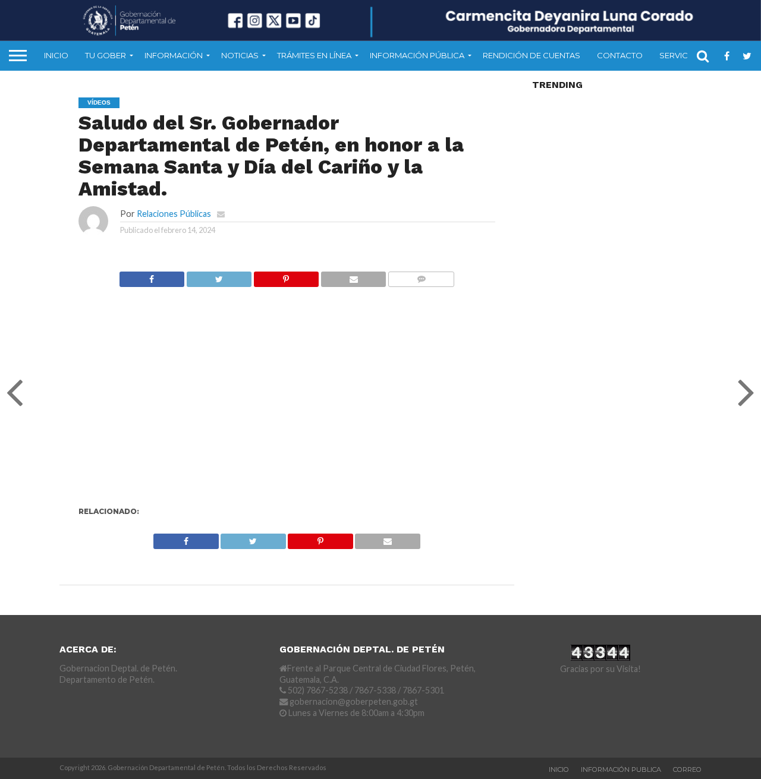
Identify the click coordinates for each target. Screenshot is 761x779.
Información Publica (621, 769)
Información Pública (417, 55)
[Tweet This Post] (218, 276)
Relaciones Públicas (174, 214)
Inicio (56, 55)
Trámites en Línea (314, 55)
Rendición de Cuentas (531, 55)
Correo (687, 769)
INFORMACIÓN (173, 55)
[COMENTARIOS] (421, 276)
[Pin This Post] (286, 276)
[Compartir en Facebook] (152, 276)
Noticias (240, 55)
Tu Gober (105, 55)
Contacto (620, 55)
